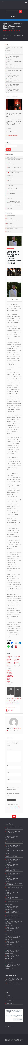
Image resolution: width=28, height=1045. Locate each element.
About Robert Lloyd (12, 157)
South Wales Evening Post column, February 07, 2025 (12, 879)
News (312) (9, 218)
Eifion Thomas (14, 701)
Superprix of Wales (14, 172)
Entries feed (10, 998)
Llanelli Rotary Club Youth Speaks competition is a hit (12, 937)
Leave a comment (12, 707)
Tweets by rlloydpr (9, 1026)
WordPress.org (10, 1003)
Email (8, 772)
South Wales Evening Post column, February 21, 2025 (12, 90)
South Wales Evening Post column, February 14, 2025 (12, 874)
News (9, 162)
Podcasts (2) (10, 223)
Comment (9, 749)
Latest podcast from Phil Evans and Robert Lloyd (10, 691)
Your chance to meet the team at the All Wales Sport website (13, 979)
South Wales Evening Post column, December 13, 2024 (12, 951)
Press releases (11, 170)
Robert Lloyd (14, 266)
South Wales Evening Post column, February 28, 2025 (12, 85)
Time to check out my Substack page (14, 48)
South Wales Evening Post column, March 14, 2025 (12, 76)
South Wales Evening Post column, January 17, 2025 (12, 928)
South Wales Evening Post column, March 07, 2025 (12, 81)
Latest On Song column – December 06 (12, 961)
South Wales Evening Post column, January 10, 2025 (12, 942)
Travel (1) (9, 231)
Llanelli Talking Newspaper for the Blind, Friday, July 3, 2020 (14, 202)
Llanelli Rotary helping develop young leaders (13, 884)
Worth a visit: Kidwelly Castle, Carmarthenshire (13, 53)
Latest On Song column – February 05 (12, 902)
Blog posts (13, 33)
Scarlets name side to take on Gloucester (13, 946)
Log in (8, 995)
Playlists (10, 185)
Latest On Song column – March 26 (14, 62)
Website (8, 779)
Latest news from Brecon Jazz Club (13, 888)
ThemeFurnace (17, 1040)
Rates (9, 180)
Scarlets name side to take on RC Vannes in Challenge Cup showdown (13, 922)
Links (9, 183)
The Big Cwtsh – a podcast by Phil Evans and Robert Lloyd (14, 205)
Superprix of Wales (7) (12, 228)
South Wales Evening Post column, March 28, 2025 (12, 57)
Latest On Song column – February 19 (12, 893)
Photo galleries (11, 193)
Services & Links (10, 175)
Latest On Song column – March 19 (14, 71)
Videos (8, 196)
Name (8, 765)
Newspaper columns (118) (13, 220)
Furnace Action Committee (14, 167)
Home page (9, 208)
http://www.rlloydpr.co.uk (13, 730)
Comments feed (10, 1000)
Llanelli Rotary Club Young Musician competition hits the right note (12, 965)
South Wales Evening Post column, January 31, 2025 (12, 907)
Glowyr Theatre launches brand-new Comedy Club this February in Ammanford (12, 916)
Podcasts (9, 198)
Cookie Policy (15, 1016)
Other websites (12, 190)
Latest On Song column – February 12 (12, 898)
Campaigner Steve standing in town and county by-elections (12, 984)
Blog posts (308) (11, 215)
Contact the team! (12, 188)
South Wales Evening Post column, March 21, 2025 (12, 67)
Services (10, 177)
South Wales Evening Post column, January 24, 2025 (12, 912)
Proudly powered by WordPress (12, 1039)
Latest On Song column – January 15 (12, 932)
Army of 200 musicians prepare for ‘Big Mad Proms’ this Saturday (18, 692)
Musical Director (14, 703)
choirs (12, 698)
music (8, 703)
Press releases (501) (12, 226)
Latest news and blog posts (13, 159)
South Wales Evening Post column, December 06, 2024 (12, 956)
